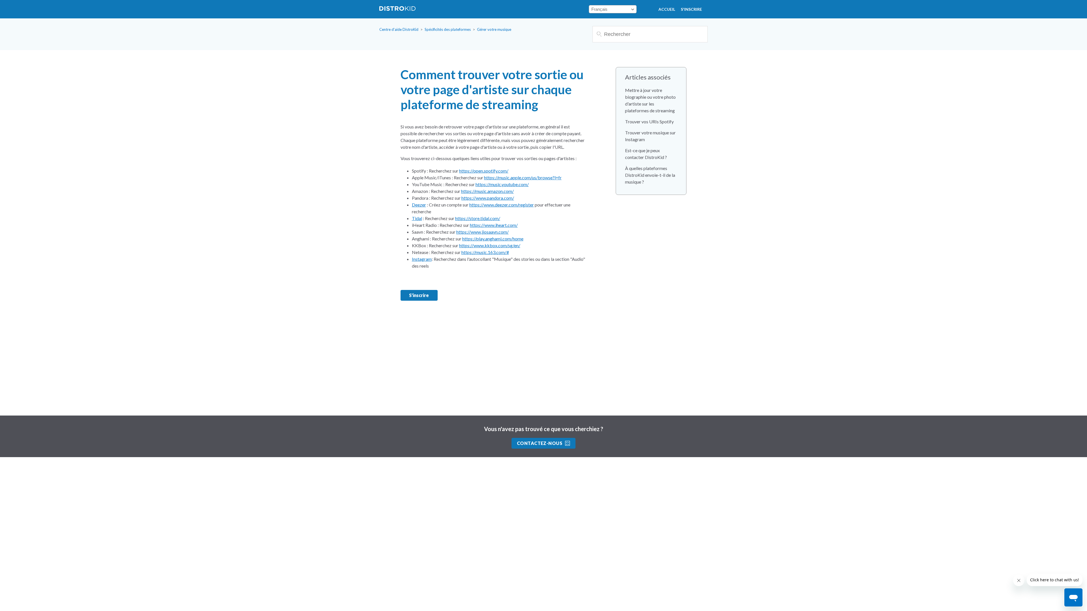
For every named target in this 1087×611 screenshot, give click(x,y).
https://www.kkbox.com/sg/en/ (489, 245)
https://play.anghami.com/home (492, 238)
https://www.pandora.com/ (487, 198)
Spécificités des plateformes (448, 29)
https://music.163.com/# (485, 252)
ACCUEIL (666, 9)
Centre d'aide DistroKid (398, 29)
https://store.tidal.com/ (477, 218)
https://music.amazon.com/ (487, 191)
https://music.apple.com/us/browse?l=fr (523, 177)
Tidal (417, 218)
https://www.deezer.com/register (501, 204)
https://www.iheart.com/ (494, 225)
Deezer (419, 204)
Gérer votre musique (494, 29)
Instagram (422, 259)
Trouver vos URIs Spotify (649, 121)
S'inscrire (691, 9)
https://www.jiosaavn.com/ (482, 231)
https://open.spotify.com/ (483, 170)
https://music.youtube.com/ (502, 184)
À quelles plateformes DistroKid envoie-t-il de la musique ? (650, 174)
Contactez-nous (539, 443)
